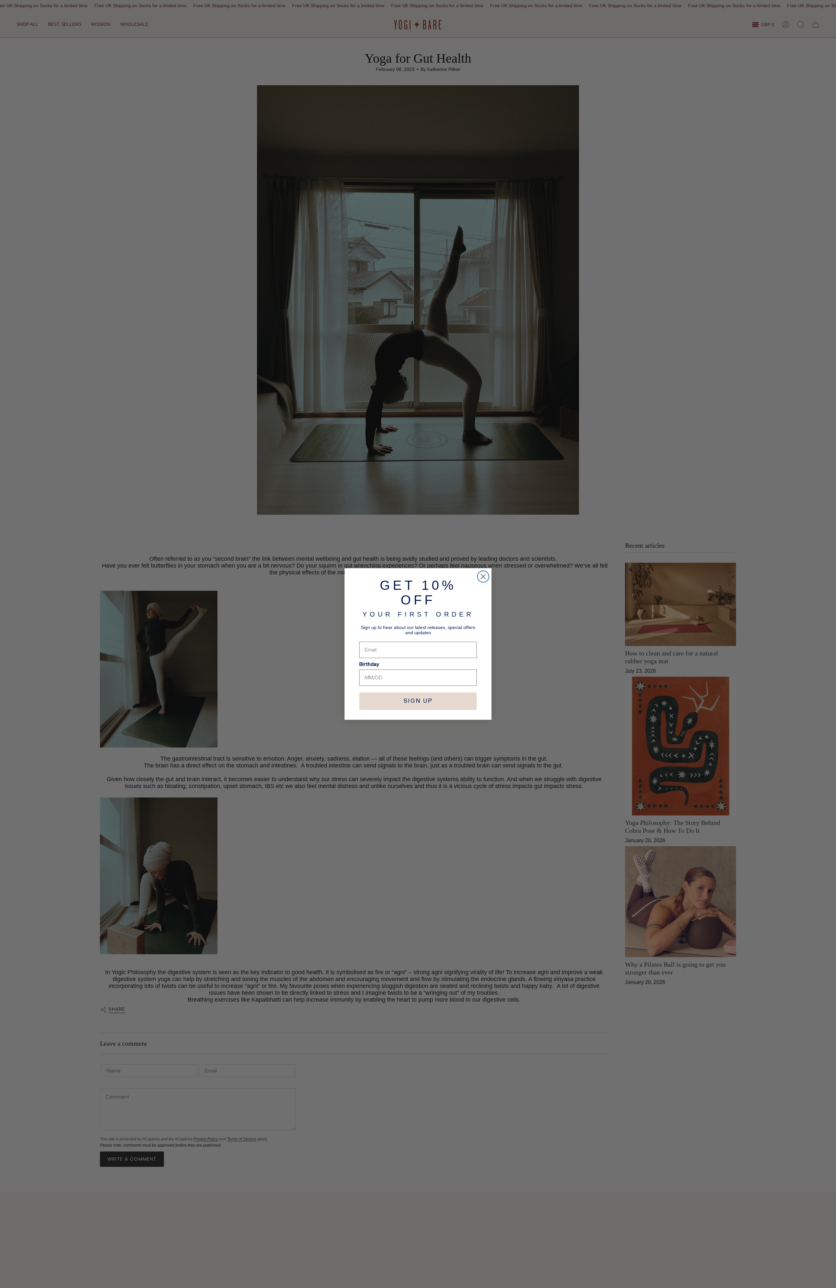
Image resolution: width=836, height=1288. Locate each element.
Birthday (369, 664)
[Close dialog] (483, 576)
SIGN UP (418, 701)
